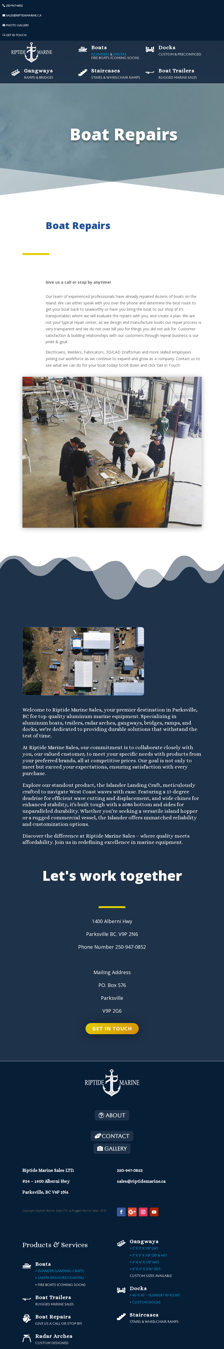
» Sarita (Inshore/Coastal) (59, 1278)
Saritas (119, 54)
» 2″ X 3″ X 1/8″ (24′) (144, 1248)
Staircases (105, 70)
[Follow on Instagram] (143, 1212)
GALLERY (115, 1148)
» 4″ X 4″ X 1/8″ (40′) (144, 1262)
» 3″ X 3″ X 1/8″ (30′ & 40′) (148, 1255)
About (115, 1115)
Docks (167, 47)
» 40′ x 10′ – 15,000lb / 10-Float (155, 1295)
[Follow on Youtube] (154, 1212)
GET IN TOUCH (16, 35)
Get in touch (112, 1028)
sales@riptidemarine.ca (24, 15)
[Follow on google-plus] (132, 1212)
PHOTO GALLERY (17, 25)
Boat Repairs (53, 1317)
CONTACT (115, 1136)
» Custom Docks (145, 1302)
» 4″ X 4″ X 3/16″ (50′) (145, 1269)
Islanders (100, 54)
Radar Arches (54, 1336)
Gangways (38, 70)
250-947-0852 (14, 5)
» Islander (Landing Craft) (59, 1271)
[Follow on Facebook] (121, 1212)
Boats (99, 47)
